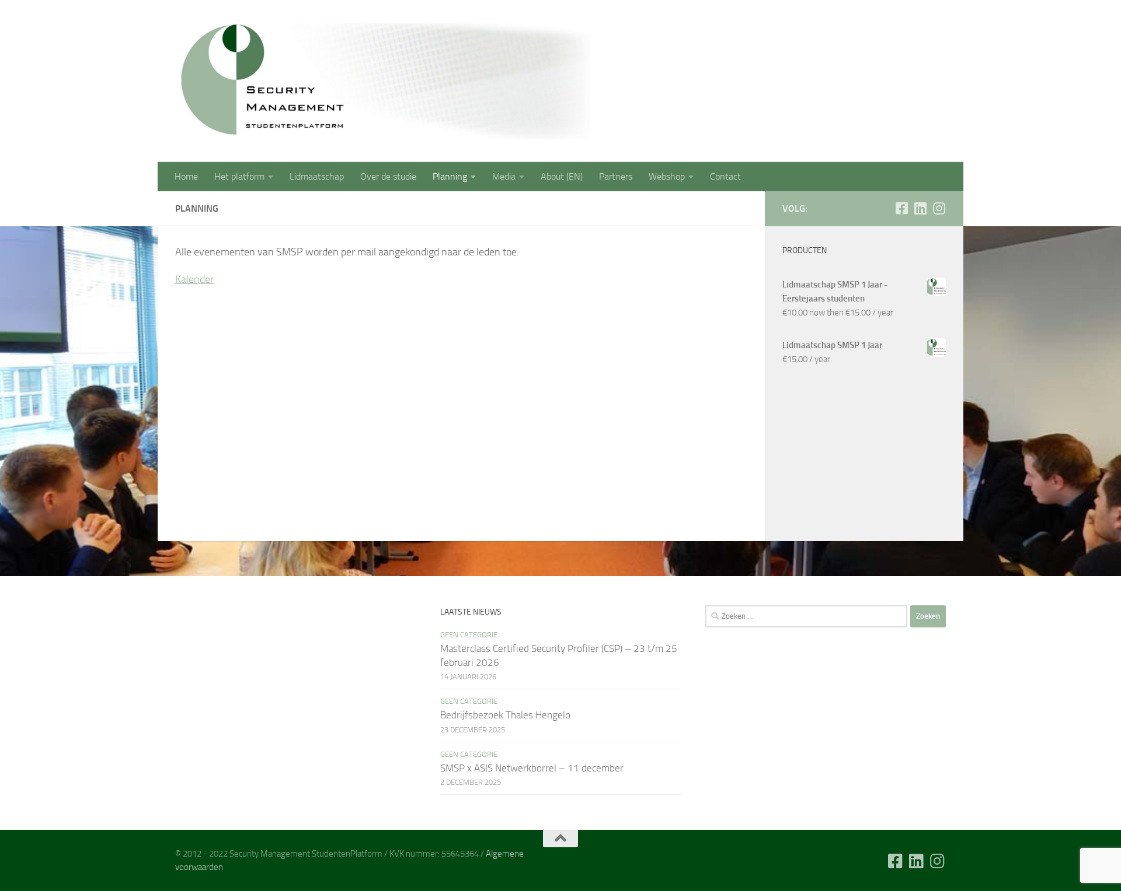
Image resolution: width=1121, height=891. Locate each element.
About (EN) (562, 176)
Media (504, 176)
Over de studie (388, 176)
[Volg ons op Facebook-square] (901, 208)
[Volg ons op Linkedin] (920, 208)
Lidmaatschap (317, 176)
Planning (450, 176)
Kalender (194, 279)
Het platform (239, 176)
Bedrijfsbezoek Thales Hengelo (505, 715)
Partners (615, 176)
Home (186, 176)
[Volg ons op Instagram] (939, 208)
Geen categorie (468, 634)
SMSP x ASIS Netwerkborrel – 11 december (532, 768)
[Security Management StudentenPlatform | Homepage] (382, 81)
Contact (725, 176)
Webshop (667, 176)
